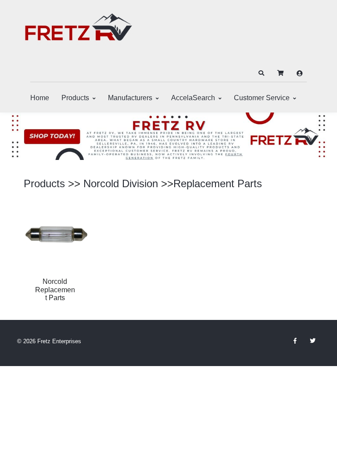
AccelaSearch (193, 98)
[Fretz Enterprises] (78, 31)
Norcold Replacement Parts (55, 289)
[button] (261, 73)
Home (39, 98)
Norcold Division (120, 183)
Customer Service (262, 98)
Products (75, 98)
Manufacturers (130, 98)
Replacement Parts (217, 183)
